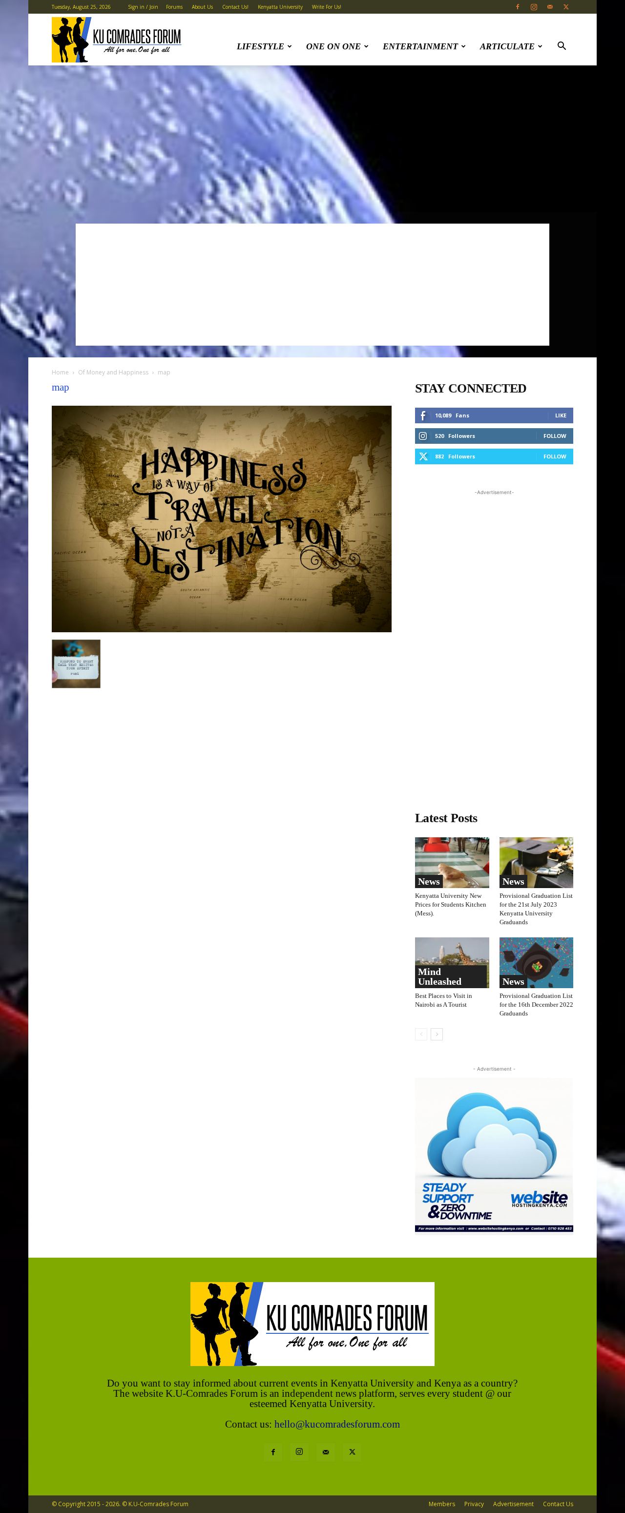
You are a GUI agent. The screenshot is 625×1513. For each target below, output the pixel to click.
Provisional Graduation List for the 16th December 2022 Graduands (536, 1004)
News (429, 881)
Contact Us (558, 1504)
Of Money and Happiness (113, 372)
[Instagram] (533, 7)
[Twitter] (566, 7)
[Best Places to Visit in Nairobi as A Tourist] (452, 962)
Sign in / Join (143, 6)
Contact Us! (235, 6)
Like (560, 415)
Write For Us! (326, 6)
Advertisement (513, 1504)
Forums (174, 6)
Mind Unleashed (439, 976)
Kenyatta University (280, 6)
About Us (202, 6)
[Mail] (549, 7)
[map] (222, 629)
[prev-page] (421, 1034)
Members (442, 1504)
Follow (554, 435)
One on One (333, 46)
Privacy (474, 1504)
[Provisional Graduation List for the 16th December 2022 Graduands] (537, 962)
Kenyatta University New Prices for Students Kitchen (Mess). (450, 904)
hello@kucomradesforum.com (337, 1424)
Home (60, 372)
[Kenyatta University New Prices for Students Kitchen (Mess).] (452, 862)
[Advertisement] (312, 138)
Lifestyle (260, 46)
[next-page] (437, 1034)
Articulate (507, 46)
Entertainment (420, 46)
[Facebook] (517, 7)
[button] (561, 47)
